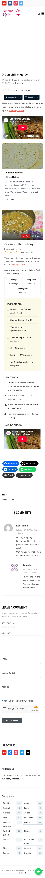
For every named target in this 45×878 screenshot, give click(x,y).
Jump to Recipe (14, 97)
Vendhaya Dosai (16, 110)
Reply (20, 533)
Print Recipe (33, 97)
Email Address (8, 673)
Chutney (19, 83)
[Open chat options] (38, 871)
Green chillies (8, 499)
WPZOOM (22, 873)
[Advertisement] (22, 48)
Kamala (15, 80)
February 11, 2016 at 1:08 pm (28, 530)
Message (6, 633)
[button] (43, 14)
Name (4, 659)
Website (5, 687)
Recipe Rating (8, 623)
